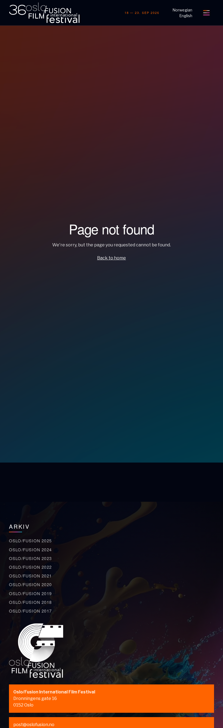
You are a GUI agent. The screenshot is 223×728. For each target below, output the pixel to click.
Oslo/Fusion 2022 (30, 567)
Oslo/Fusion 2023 (30, 558)
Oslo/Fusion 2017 (30, 611)
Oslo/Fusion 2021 (30, 576)
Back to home (111, 258)
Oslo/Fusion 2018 (30, 602)
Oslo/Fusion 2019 (30, 593)
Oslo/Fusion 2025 (30, 540)
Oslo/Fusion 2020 (30, 584)
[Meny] (206, 13)
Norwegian (182, 10)
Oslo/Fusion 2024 (30, 549)
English (185, 15)
